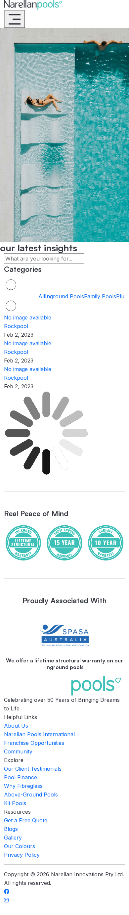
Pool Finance (20, 777)
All (41, 296)
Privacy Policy (22, 854)
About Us (16, 725)
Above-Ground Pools (31, 794)
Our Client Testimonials (33, 768)
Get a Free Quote (25, 820)
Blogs (11, 829)
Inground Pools (64, 296)
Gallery (13, 837)
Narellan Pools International (39, 734)
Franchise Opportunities (34, 743)
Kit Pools (15, 803)
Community (18, 751)
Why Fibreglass (23, 786)
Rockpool (16, 326)
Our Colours (19, 846)
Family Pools (100, 296)
